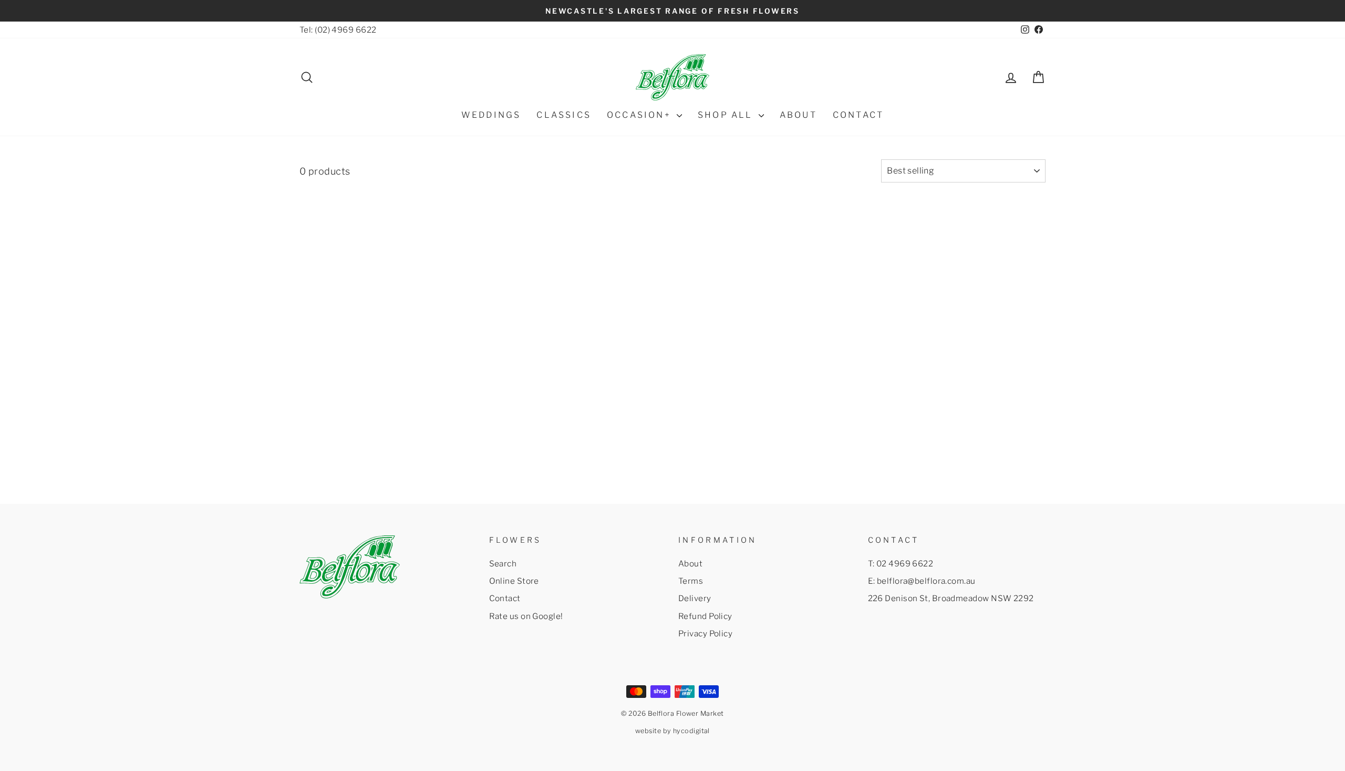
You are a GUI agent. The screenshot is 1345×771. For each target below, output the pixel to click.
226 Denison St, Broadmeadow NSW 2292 (951, 598)
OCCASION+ (640, 115)
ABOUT (798, 115)
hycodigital (691, 731)
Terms (690, 581)
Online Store (514, 581)
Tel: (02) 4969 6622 (338, 30)
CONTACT (858, 115)
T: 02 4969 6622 (901, 564)
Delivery (694, 598)
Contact (505, 598)
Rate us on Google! (526, 616)
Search (503, 564)
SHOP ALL (727, 115)
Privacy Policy (705, 633)
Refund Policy (705, 616)
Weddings (491, 115)
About (690, 564)
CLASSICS (563, 115)
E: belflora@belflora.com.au (922, 581)
